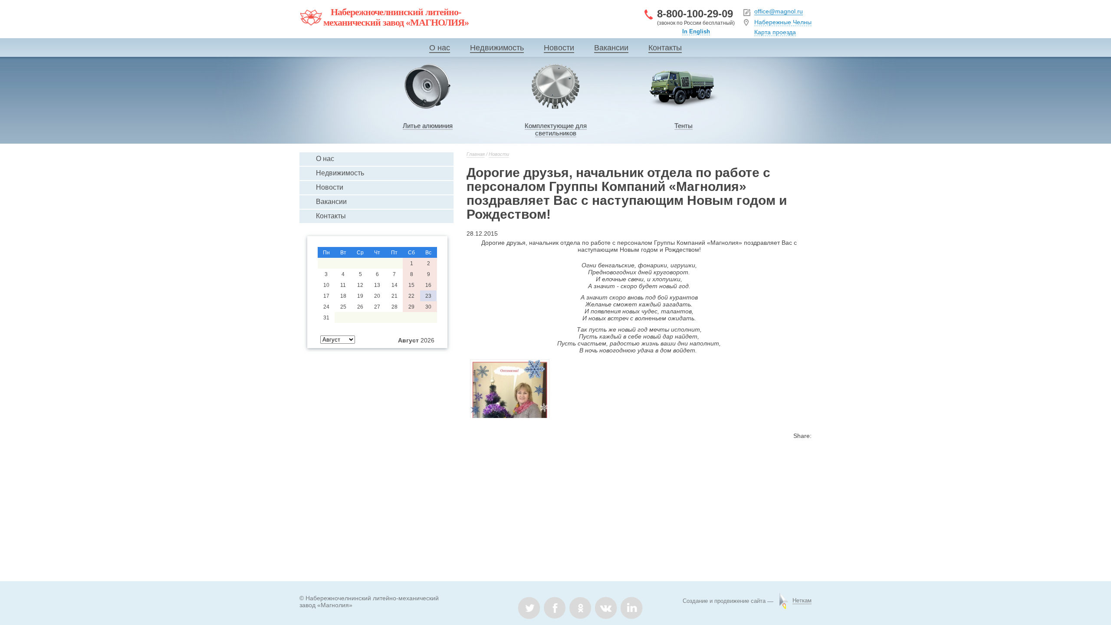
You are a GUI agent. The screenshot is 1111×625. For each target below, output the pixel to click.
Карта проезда (775, 32)
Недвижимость (497, 47)
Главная (476, 154)
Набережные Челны (783, 22)
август (408, 340)
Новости (559, 47)
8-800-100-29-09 (695, 14)
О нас (439, 47)
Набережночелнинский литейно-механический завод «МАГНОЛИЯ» (396, 17)
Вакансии (611, 47)
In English (696, 31)
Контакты (665, 47)
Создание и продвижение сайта (724, 601)
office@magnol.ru (778, 11)
